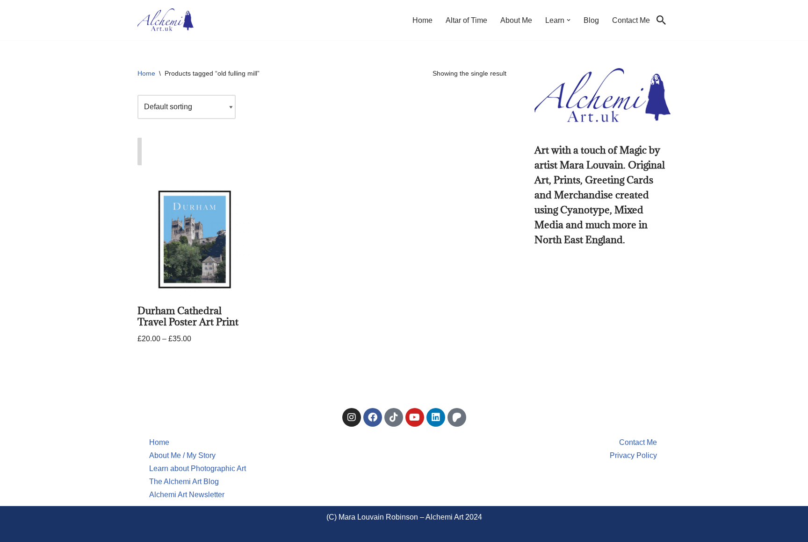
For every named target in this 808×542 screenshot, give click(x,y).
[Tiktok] (393, 417)
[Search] (661, 20)
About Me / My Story (182, 455)
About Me (516, 20)
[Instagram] (351, 417)
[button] (568, 20)
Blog (591, 20)
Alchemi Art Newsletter (186, 495)
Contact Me (631, 20)
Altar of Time (466, 20)
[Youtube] (414, 417)
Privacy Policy (633, 455)
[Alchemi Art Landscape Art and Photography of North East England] (165, 20)
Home (422, 20)
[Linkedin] (435, 417)
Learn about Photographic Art (197, 468)
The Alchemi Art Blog (184, 482)
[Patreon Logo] (456, 417)
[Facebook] (372, 417)
